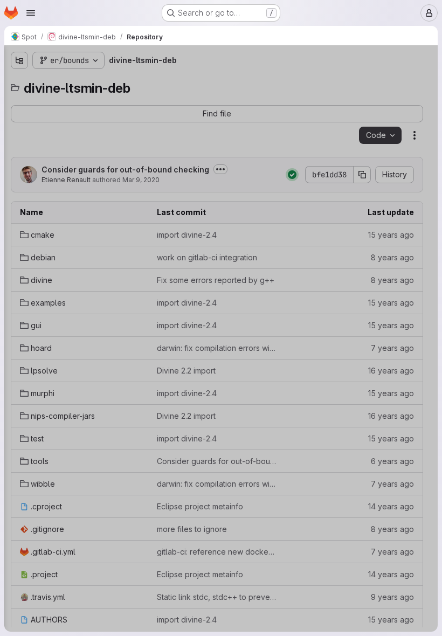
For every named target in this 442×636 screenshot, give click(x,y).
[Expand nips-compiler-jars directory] (19, 238)
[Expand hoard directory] (19, 187)
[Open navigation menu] (30, 13)
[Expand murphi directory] (19, 221)
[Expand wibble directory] (19, 290)
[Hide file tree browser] (19, 60)
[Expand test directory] (19, 256)
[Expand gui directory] (19, 169)
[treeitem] (89, 100)
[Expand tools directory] (19, 273)
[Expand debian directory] (19, 118)
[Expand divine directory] (19, 135)
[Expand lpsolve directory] (19, 204)
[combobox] (88, 81)
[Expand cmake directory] (19, 100)
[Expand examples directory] (19, 152)
